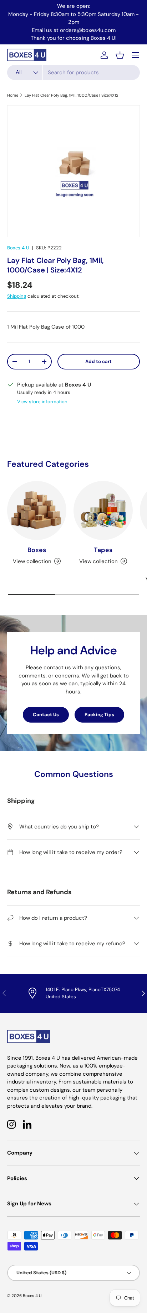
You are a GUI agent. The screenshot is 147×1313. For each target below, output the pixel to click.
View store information (42, 402)
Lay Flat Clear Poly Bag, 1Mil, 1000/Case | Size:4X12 (71, 95)
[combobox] (73, 72)
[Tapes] (103, 510)
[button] (120, 55)
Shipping (16, 296)
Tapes (103, 550)
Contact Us (46, 715)
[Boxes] (36, 510)
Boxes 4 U (18, 248)
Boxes (36, 550)
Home (12, 95)
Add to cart (98, 361)
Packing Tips (99, 715)
